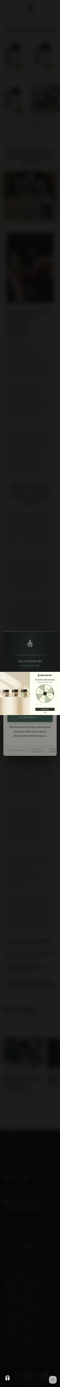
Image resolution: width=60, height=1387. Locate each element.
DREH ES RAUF (45, 709)
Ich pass (45, 712)
